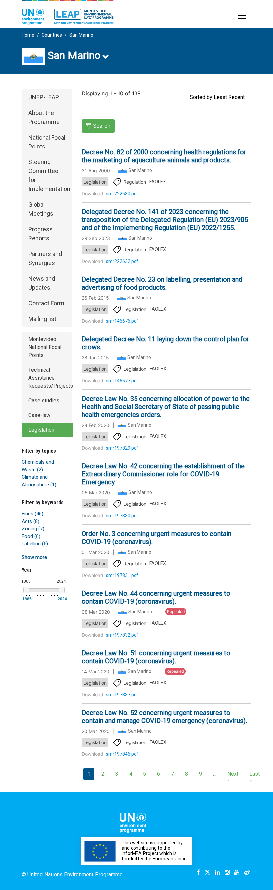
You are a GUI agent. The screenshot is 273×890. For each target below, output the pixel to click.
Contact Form (46, 303)
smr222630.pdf (122, 193)
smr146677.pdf (122, 380)
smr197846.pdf (122, 754)
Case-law (39, 415)
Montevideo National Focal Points (44, 347)
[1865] (26, 590)
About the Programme (44, 117)
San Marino (81, 35)
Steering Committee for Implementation (49, 175)
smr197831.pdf (122, 575)
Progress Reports (40, 234)
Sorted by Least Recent (217, 97)
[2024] (62, 590)
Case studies (43, 400)
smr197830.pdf (122, 515)
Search (101, 125)
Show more (34, 557)
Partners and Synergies (45, 258)
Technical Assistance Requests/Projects (50, 378)
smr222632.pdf (122, 261)
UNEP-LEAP (43, 97)
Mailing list (42, 318)
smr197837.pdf (122, 694)
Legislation (41, 430)
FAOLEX (157, 181)
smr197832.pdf (122, 635)
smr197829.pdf (122, 448)
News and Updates (41, 283)
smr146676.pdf (122, 321)
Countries (52, 35)
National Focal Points (46, 142)
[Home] (68, 12)
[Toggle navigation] (242, 18)
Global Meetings (40, 209)
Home (28, 35)
